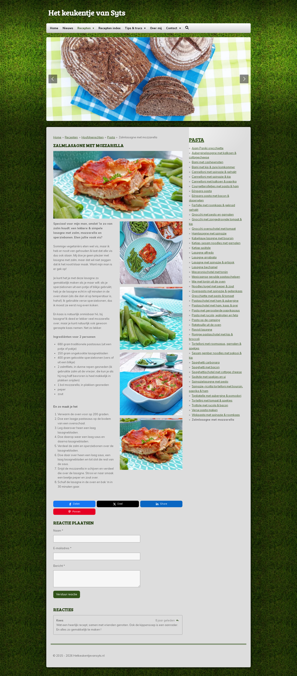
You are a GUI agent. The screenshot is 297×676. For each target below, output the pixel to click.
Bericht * (59, 565)
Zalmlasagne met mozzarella (138, 137)
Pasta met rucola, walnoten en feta (215, 315)
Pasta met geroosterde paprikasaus (216, 310)
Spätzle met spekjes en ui (209, 376)
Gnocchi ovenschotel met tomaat (214, 228)
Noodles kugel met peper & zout (213, 286)
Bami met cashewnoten (207, 162)
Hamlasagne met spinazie (209, 233)
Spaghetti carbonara (206, 362)
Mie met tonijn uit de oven (208, 281)
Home (57, 137)
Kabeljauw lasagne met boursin (213, 238)
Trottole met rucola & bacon (210, 405)
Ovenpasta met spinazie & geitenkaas (217, 291)
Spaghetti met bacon (206, 367)
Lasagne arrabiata (204, 257)
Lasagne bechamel (204, 267)
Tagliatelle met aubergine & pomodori (216, 395)
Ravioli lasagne (202, 329)
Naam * (58, 530)
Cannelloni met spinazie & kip (211, 176)
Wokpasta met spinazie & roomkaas (216, 415)
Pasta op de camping (206, 320)
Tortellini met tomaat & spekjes (212, 400)
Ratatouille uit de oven (206, 324)
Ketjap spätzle (201, 247)
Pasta (111, 137)
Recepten (71, 137)
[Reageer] (177, 620)
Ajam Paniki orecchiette (208, 148)
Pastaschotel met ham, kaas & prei (215, 305)
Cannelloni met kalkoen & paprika (214, 181)
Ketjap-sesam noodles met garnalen (216, 243)
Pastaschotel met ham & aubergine (215, 300)
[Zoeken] (187, 27)
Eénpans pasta (202, 191)
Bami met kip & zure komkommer (213, 167)
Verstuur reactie (66, 594)
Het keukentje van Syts (86, 12)
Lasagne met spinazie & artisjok (213, 262)
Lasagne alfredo (203, 252)
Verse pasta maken (205, 410)
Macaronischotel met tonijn (210, 272)
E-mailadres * (62, 548)
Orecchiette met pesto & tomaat (213, 296)
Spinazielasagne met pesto (210, 381)
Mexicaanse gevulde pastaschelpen (216, 276)
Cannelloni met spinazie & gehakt (214, 172)
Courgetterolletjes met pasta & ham (215, 186)
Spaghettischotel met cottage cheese (217, 372)
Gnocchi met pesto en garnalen (213, 214)
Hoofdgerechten (93, 137)
